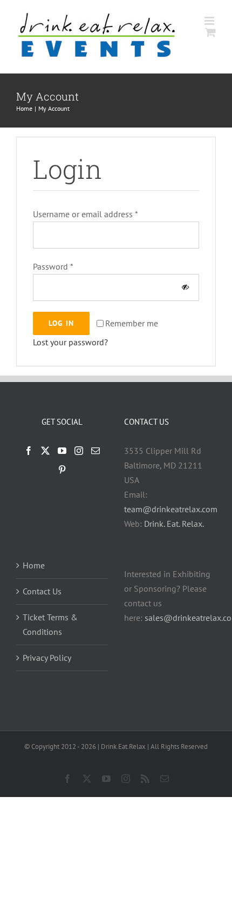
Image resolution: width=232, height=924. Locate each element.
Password (53, 266)
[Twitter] (45, 450)
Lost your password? (70, 342)
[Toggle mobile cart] (210, 32)
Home (34, 565)
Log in (61, 323)
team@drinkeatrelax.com (170, 509)
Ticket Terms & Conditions (50, 624)
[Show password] (185, 287)
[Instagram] (78, 450)
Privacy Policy (47, 657)
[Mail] (95, 450)
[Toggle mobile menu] (210, 20)
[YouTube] (62, 450)
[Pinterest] (62, 469)
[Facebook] (28, 450)
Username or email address (85, 214)
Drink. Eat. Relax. (174, 523)
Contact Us (42, 591)
